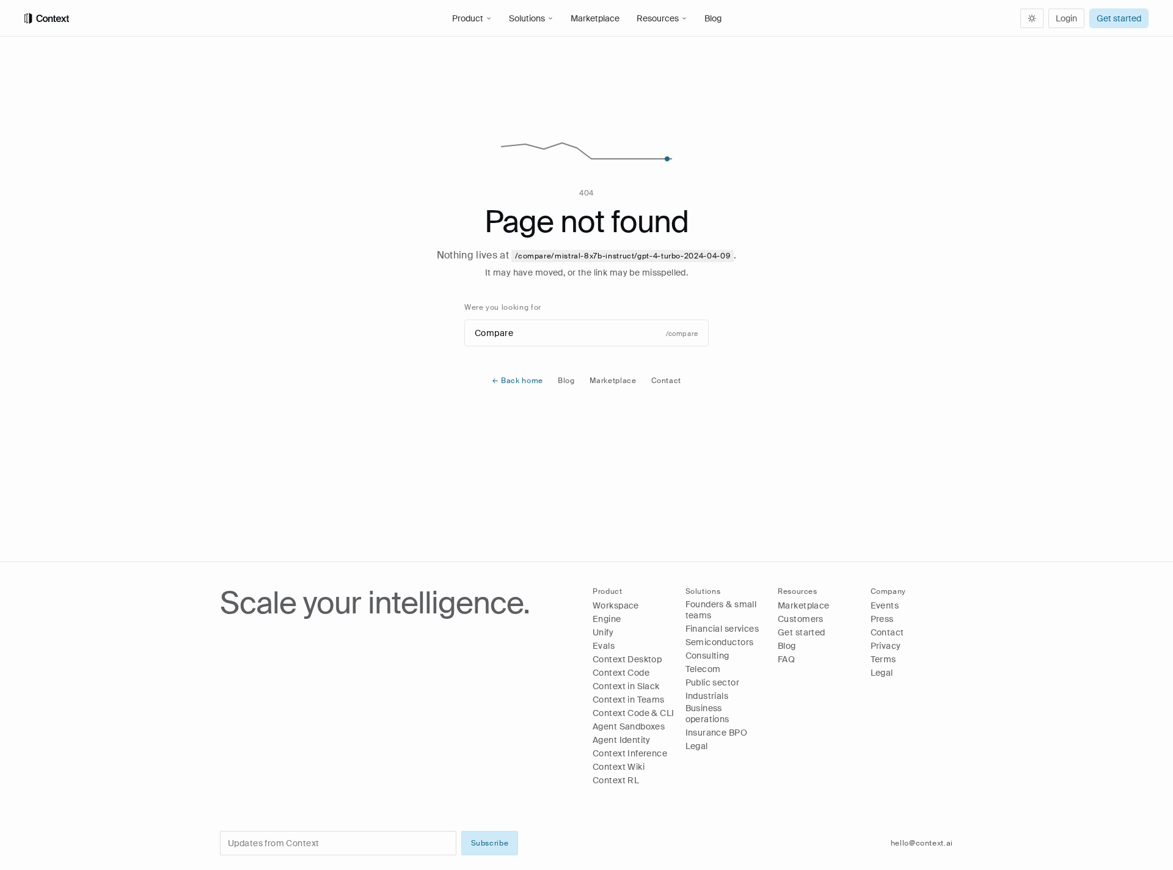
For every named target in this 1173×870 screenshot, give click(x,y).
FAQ (786, 659)
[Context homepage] (229, 18)
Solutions (527, 18)
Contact (666, 381)
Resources (658, 18)
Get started (1119, 18)
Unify (603, 632)
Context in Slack (626, 686)
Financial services (722, 628)
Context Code (621, 672)
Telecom (703, 668)
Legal (696, 745)
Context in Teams (629, 699)
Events (885, 605)
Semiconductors (719, 642)
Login (1066, 18)
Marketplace (595, 18)
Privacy (886, 645)
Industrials (707, 695)
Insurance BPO (716, 732)
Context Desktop (627, 659)
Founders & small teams (721, 610)
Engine (607, 618)
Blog (713, 18)
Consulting (707, 655)
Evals (604, 645)
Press (882, 618)
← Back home (517, 381)
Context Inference (630, 753)
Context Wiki (619, 766)
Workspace (616, 605)
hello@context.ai (922, 843)
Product (467, 18)
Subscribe (490, 843)
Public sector (712, 682)
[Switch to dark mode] (1031, 18)
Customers (801, 618)
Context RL (616, 780)
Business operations (707, 714)
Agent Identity (622, 739)
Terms (883, 659)
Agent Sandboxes (629, 726)
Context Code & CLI (633, 712)
